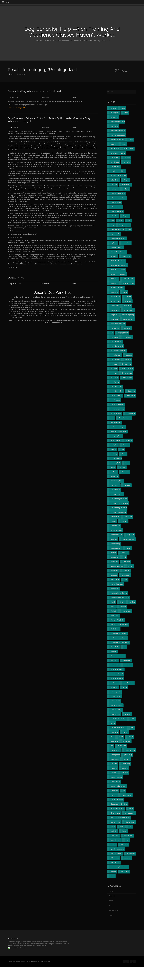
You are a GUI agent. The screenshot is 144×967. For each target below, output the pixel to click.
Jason (74, 97)
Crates (111, 891)
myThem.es (46, 961)
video (111, 915)
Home (11, 74)
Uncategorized (114, 910)
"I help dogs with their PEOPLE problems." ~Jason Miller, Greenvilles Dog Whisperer (72, 41)
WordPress (30, 961)
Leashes (112, 896)
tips (110, 905)
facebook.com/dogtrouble (16, 108)
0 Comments (45, 97)
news (111, 901)
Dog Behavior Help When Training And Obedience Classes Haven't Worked (72, 31)
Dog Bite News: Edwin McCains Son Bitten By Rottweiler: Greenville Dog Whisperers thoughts (49, 120)
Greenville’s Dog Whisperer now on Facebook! (34, 91)
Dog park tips (16, 277)
